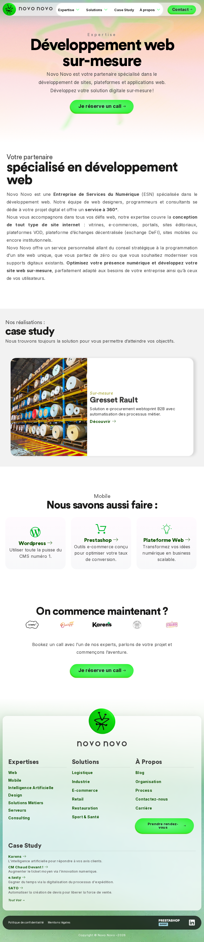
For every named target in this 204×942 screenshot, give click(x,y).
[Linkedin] (191, 922)
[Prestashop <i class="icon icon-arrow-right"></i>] (101, 529)
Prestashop (98, 540)
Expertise (66, 10)
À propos (147, 10)
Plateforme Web (164, 540)
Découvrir (101, 421)
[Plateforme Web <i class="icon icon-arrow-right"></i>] (166, 529)
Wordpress (33, 543)
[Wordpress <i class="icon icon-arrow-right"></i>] (35, 532)
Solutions (94, 10)
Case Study (124, 10)
